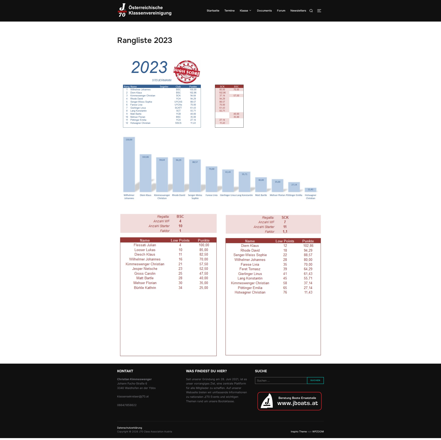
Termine (229, 10)
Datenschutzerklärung (129, 427)
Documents (264, 10)
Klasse (244, 10)
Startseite (213, 10)
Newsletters (298, 10)
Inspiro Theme (299, 431)
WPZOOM (318, 431)
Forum (281, 10)
